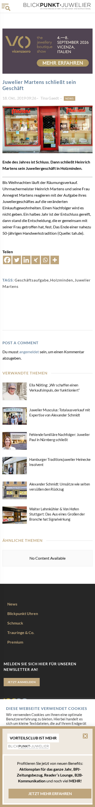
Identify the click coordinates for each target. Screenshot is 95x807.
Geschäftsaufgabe (32, 280)
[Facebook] (7, 260)
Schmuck (15, 623)
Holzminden (61, 280)
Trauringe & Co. (20, 632)
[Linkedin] (26, 260)
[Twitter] (16, 260)
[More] (54, 260)
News (69, 98)
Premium (15, 642)
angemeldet (29, 351)
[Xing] (35, 260)
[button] (85, 736)
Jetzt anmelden (22, 682)
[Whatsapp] (45, 260)
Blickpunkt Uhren (22, 613)
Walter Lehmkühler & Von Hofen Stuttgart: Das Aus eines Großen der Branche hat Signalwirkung (57, 514)
